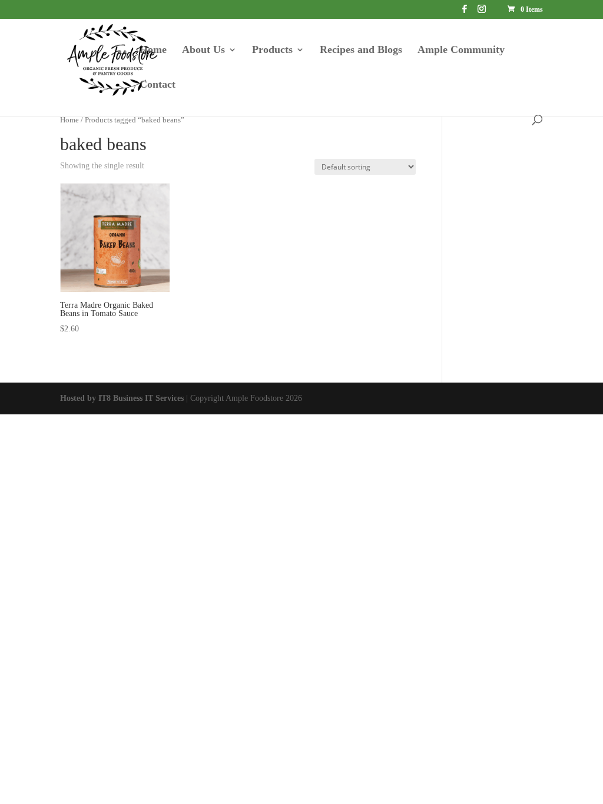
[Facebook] (464, 12)
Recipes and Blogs (361, 50)
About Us (203, 50)
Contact (157, 85)
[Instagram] (481, 12)
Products (272, 50)
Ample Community (461, 50)
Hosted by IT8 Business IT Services (122, 398)
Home (153, 50)
